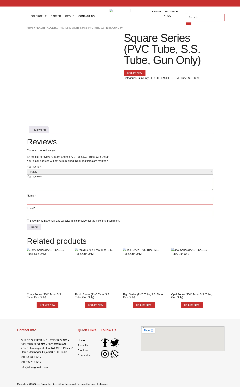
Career (56, 16)
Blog (167, 16)
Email (31, 208)
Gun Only (143, 78)
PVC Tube (64, 28)
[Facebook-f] (105, 342)
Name (31, 195)
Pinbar (156, 11)
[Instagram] (105, 354)
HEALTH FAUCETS (46, 28)
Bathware (172, 11)
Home (30, 28)
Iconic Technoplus (99, 384)
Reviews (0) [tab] (39, 129)
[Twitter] (115, 342)
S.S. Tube (194, 78)
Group (69, 16)
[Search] (188, 23)
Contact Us (86, 16)
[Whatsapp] (115, 354)
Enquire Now (134, 72)
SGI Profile (39, 16)
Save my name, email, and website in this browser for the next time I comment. (75, 220)
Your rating (34, 166)
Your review (34, 176)
